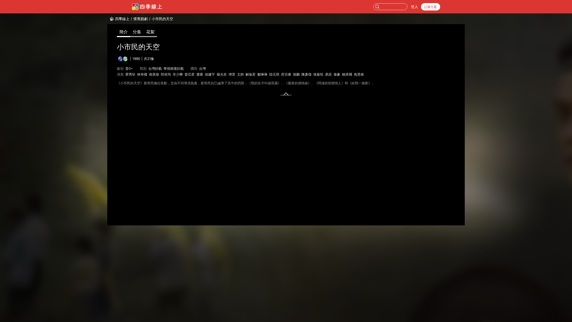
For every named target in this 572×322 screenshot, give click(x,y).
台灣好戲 (155, 68)
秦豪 (337, 74)
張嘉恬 (318, 74)
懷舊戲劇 (140, 19)
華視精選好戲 (174, 68)
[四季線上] (147, 6)
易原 (328, 74)
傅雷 (232, 74)
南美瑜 (154, 74)
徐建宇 (210, 74)
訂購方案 (430, 7)
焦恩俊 (359, 74)
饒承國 (347, 74)
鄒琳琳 (262, 74)
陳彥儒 (306, 74)
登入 (414, 6)
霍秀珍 (130, 74)
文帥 (240, 74)
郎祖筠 (166, 74)
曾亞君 (190, 74)
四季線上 (122, 19)
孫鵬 (296, 74)
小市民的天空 (162, 19)
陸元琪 (274, 74)
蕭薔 (199, 74)
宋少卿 (178, 74)
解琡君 (251, 74)
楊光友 (222, 74)
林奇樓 (142, 74)
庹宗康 (286, 74)
